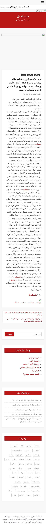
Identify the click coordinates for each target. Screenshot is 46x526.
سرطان (20, 468)
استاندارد (36, 450)
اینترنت (27, 450)
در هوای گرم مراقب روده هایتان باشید (28, 409)
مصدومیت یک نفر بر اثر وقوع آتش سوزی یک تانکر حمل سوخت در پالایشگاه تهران (24, 420)
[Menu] (42, 2)
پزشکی (37, 75)
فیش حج (35, 371)
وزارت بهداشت (34, 491)
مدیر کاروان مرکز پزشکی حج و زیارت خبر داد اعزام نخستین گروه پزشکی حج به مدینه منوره (24, 320)
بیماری (28, 455)
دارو (14, 459)
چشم (14, 495)
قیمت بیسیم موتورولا (31, 374)
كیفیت (13, 477)
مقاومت (18, 482)
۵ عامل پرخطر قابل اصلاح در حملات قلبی (27, 405)
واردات (15, 486)
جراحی (37, 459)
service (37, 446)
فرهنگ (37, 477)
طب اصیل (23, 16)
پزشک (13, 280)
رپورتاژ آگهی (34, 361)
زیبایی (13, 464)
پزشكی (31, 303)
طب (23, 75)
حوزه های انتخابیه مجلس (29, 367)
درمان (37, 464)
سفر (38, 473)
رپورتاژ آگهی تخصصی (31, 364)
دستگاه (16, 303)
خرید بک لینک (34, 358)
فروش (17, 277)
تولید (11, 455)
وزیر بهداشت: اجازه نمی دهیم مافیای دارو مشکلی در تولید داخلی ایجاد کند (23, 314)
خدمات (38, 144)
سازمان (37, 468)
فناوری (21, 477)
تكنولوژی (20, 455)
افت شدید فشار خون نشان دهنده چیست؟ (14, 7)
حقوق (29, 459)
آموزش (14, 446)
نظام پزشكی (35, 486)
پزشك (39, 303)
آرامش (29, 446)
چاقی (21, 495)
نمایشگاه (24, 486)
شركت (22, 473)
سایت (29, 468)
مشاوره (26, 482)
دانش (7, 459)
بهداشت (37, 455)
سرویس (12, 468)
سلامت (30, 75)
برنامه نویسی (17, 450)
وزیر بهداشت (21, 491)
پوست (29, 495)
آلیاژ (22, 446)
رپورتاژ (21, 464)
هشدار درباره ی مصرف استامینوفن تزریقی (27, 414)
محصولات (36, 482)
